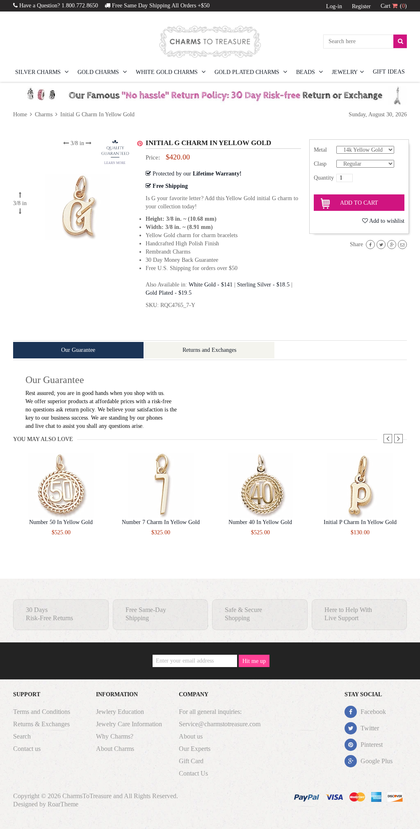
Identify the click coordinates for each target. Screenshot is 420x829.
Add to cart (359, 203)
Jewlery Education (120, 711)
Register (361, 6)
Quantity (324, 178)
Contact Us (193, 773)
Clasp (320, 164)
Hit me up (254, 661)
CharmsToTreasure (87, 795)
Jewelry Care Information (129, 723)
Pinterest (371, 744)
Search (22, 736)
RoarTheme (63, 804)
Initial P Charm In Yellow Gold (360, 522)
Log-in (334, 6)
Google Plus (376, 760)
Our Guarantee (78, 350)
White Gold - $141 (211, 285)
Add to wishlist (386, 221)
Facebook (372, 711)
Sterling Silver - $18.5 (263, 285)
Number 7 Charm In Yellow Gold (161, 522)
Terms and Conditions (41, 711)
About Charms (115, 748)
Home (21, 114)
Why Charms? (114, 736)
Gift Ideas (389, 72)
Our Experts (194, 748)
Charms (43, 114)
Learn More (115, 163)
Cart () (394, 6)
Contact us (27, 748)
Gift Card (191, 760)
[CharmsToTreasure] (210, 41)
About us (191, 736)
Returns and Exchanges (209, 350)
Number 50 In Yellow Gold (61, 522)
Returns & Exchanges (41, 723)
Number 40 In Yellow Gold (260, 522)
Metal (320, 150)
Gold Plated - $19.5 (169, 293)
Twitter (369, 728)
